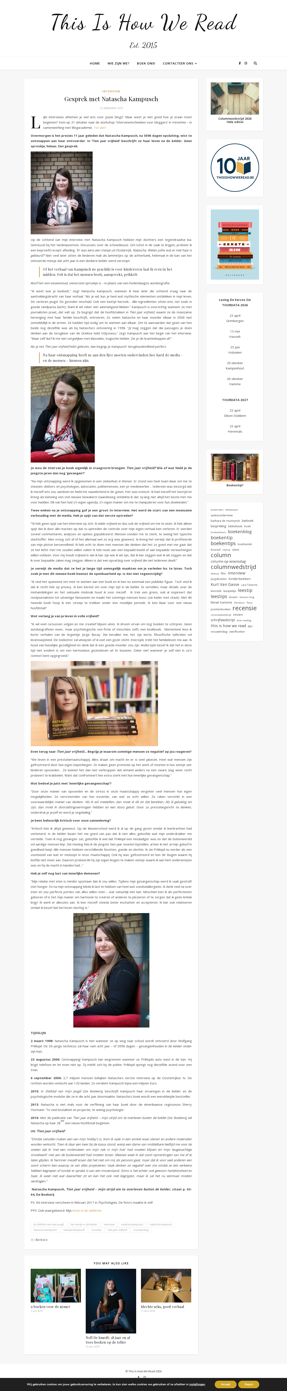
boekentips (223, 543)
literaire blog (247, 597)
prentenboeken (221, 609)
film (223, 573)
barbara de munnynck (225, 521)
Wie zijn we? (118, 63)
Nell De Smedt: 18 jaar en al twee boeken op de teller (108, 1339)
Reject (249, 1384)
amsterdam (217, 509)
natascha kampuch (161, 1224)
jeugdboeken (219, 579)
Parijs (249, 602)
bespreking (218, 526)
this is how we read (228, 625)
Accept (225, 1384)
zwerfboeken (237, 631)
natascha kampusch (45, 1230)
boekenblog (240, 531)
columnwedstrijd (233, 566)
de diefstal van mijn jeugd (48, 1224)
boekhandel (245, 544)
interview (109, 1224)
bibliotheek (235, 526)
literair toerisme (221, 602)
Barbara (41, 1240)
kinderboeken (239, 579)
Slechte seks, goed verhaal (162, 1306)
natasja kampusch (74, 1230)
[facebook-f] (240, 63)
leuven (233, 597)
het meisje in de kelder (83, 1224)
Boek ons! (146, 63)
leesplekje (229, 591)
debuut (215, 573)
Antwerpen (231, 509)
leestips (219, 596)
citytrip (226, 549)
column (221, 555)
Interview (111, 91)
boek (247, 526)
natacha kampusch (132, 1224)
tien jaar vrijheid (117, 1230)
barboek (247, 521)
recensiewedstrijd (221, 614)
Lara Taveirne (249, 584)
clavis (235, 549)
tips (250, 626)
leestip (245, 590)
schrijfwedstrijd (223, 620)
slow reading (244, 620)
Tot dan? (99, 127)
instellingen (197, 1384)
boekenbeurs (218, 532)
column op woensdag (228, 561)
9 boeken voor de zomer (50, 1306)
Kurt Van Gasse (225, 584)
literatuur (239, 602)
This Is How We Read (143, 22)
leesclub (216, 591)
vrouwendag (141, 1230)
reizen (238, 614)
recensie (96, 1230)
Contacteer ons (178, 63)
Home (95, 63)
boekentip (222, 537)
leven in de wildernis (87, 1210)
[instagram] (246, 63)
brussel (215, 549)
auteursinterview (222, 515)
